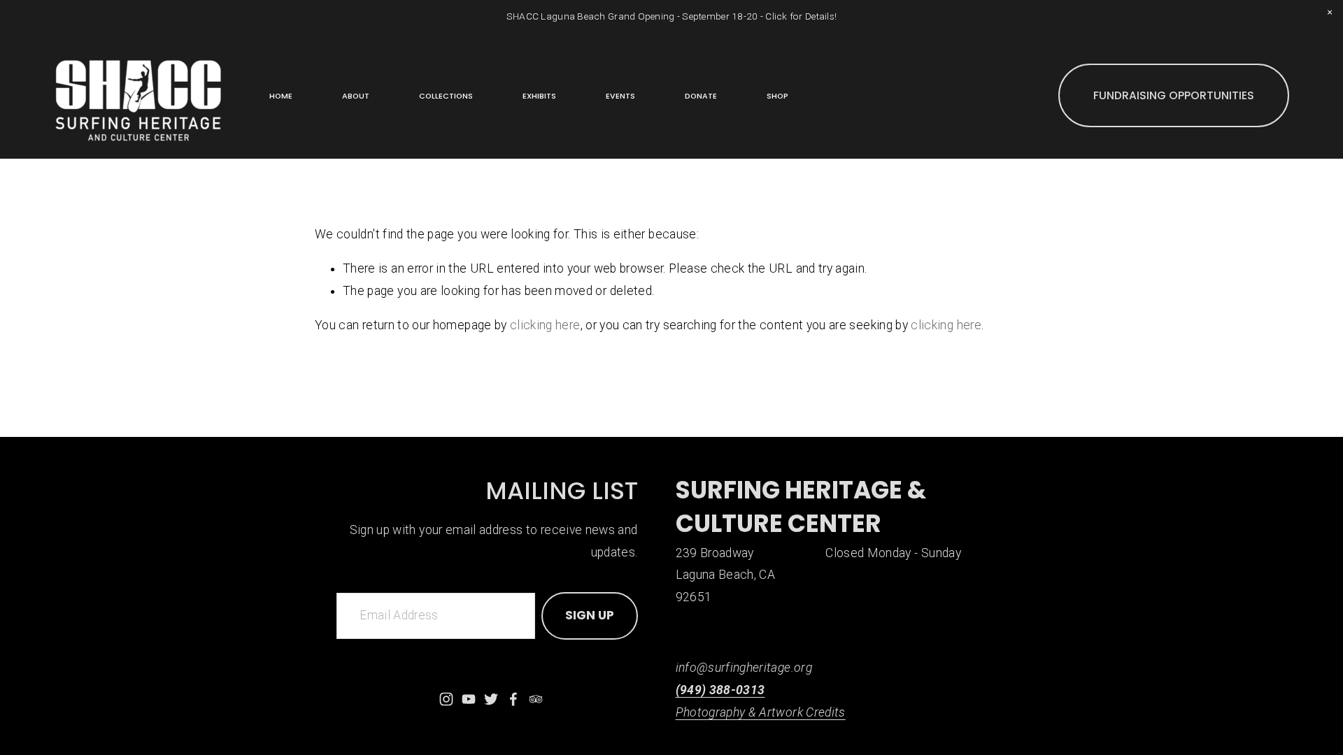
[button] (1329, 13)
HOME (280, 96)
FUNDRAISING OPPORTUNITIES (1173, 95)
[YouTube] (469, 699)
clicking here (545, 325)
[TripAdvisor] (536, 699)
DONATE (701, 96)
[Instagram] (446, 699)
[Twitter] (491, 699)
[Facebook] (513, 699)
